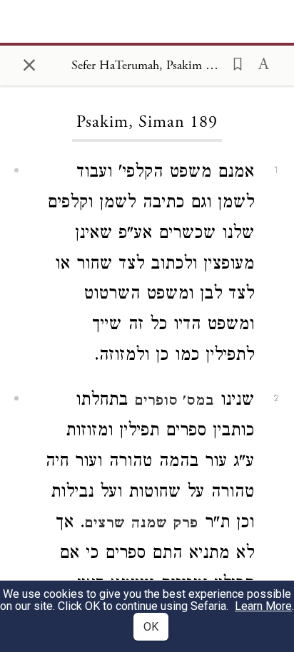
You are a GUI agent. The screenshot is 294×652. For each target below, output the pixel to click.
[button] (233, 63)
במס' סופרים (174, 402)
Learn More (263, 606)
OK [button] (150, 626)
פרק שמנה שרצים (141, 524)
